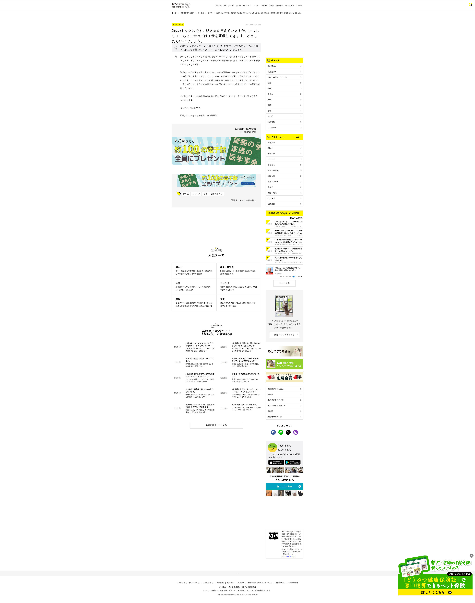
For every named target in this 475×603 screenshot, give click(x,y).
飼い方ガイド (289, 5)
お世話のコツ (247, 5)
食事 (205, 193)
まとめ (270, 116)
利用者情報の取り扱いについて (260, 582)
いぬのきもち (208, 582)
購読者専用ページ (275, 416)
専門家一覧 (280, 582)
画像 (269, 105)
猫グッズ (271, 176)
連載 (224, 5)
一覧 (297, 136)
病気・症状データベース (277, 77)
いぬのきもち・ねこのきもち (188, 582)
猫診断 (270, 411)
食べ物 (238, 5)
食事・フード (273, 181)
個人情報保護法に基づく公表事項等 (242, 587)
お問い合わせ (293, 582)
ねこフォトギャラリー (276, 405)
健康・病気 (272, 192)
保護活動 (271, 203)
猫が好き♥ (272, 71)
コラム (270, 94)
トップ (174, 13)
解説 (269, 110)
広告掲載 (220, 582)
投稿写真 (264, 5)
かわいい (271, 153)
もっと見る (284, 283)
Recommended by (286, 276)
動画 (269, 99)
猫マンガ (231, 5)
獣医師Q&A (279, 5)
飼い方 (210, 13)
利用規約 (230, 582)
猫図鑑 (271, 5)
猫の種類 (271, 121)
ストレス (271, 159)
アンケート (272, 127)
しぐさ (270, 187)
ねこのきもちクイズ (276, 400)
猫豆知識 (218, 5)
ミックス (201, 13)
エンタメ (257, 5)
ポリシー (241, 582)
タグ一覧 (299, 5)
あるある (271, 165)
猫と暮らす (272, 66)
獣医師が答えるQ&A (187, 13)
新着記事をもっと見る (216, 425)
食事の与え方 (217, 193)
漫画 (269, 88)
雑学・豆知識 (273, 170)
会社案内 (222, 587)
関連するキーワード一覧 (242, 200)
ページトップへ (237, 573)
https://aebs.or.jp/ (288, 556)
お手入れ (271, 142)
